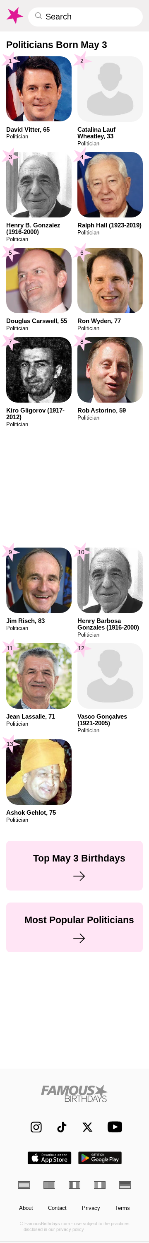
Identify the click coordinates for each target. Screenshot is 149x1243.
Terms (122, 1208)
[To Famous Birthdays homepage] (14, 15)
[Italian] (100, 1185)
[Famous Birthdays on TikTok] (58, 1126)
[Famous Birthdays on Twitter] (83, 1126)
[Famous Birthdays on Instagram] (32, 1126)
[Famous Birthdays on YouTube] (113, 1126)
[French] (74, 1185)
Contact (57, 1208)
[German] (125, 1185)
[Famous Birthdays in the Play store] (100, 1157)
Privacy (91, 1208)
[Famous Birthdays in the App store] (49, 1157)
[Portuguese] (49, 1185)
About (26, 1208)
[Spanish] (24, 1185)
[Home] (75, 1093)
